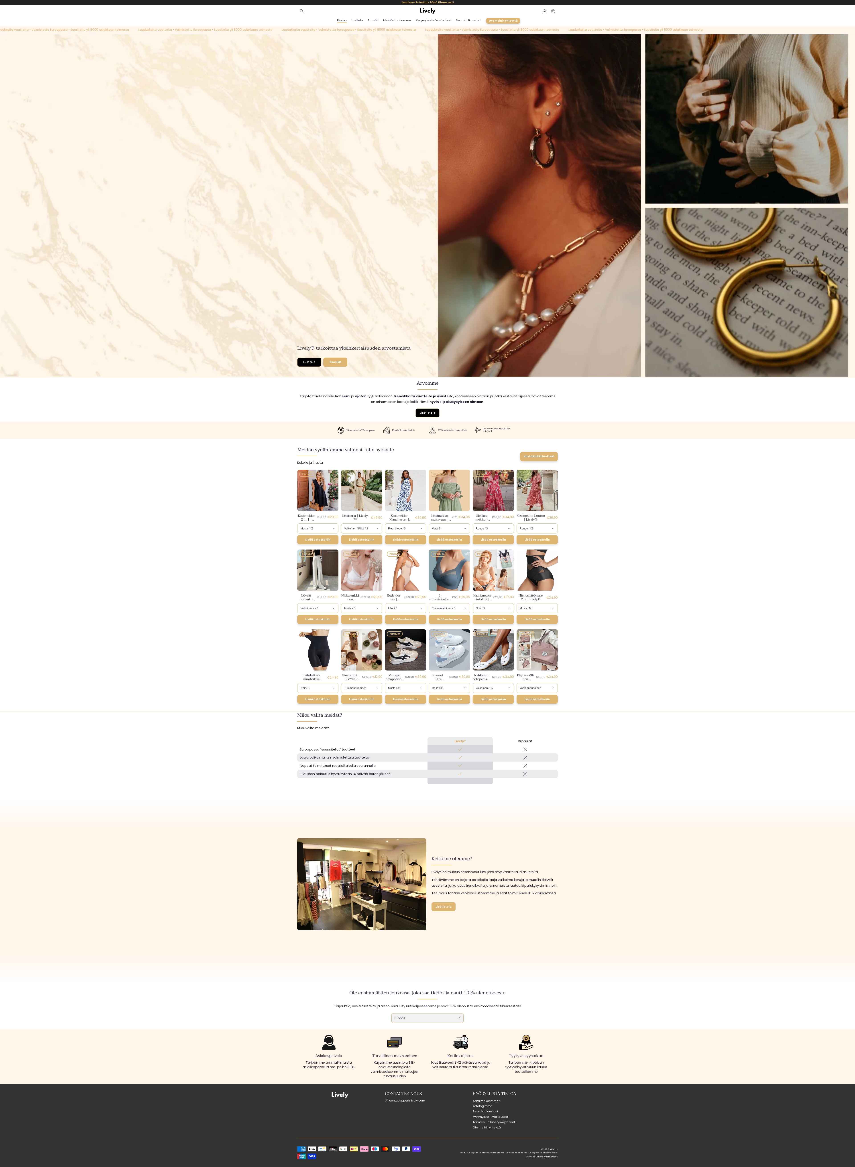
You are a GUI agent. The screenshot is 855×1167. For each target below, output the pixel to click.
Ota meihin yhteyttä (487, 1127)
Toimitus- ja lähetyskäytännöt (494, 1122)
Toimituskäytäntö (531, 1152)
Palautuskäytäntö (470, 1152)
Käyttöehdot (512, 1152)
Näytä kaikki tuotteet (538, 456)
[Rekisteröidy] (459, 1018)
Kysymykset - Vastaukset (490, 1117)
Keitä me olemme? (486, 1101)
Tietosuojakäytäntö (493, 1152)
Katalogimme (482, 1106)
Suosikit (335, 362)
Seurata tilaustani (485, 1111)
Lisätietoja (427, 413)
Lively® (554, 1149)
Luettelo (309, 362)
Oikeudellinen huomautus (542, 1156)
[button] (301, 11)
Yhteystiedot (550, 1152)
